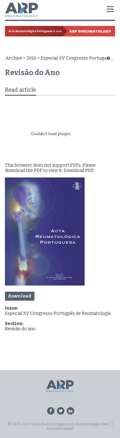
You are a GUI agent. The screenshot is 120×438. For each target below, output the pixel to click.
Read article (20, 89)
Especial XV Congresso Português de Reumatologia (57, 313)
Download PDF (78, 170)
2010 (31, 58)
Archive (14, 58)
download (19, 296)
